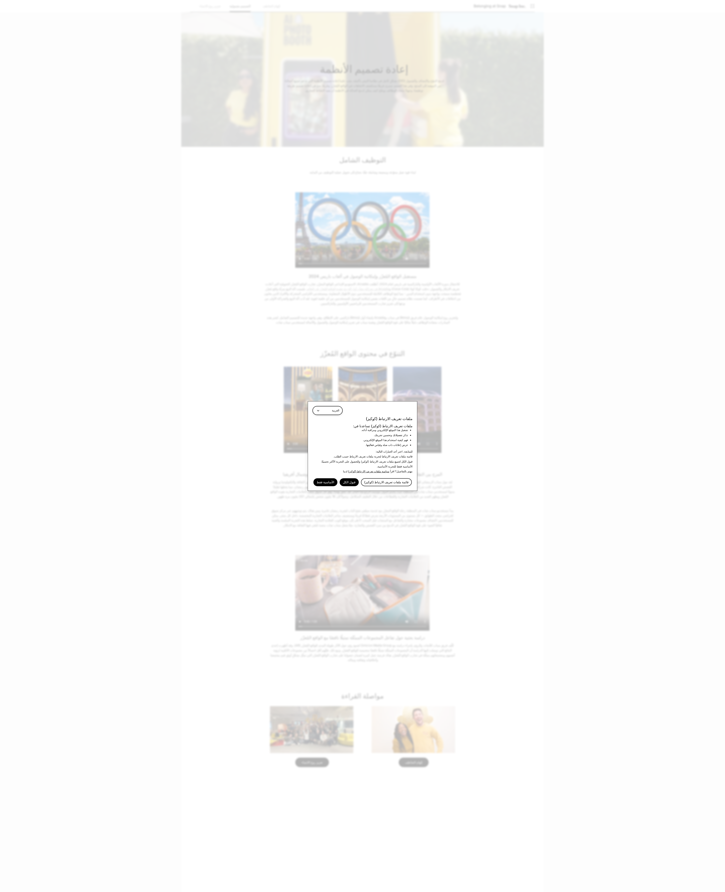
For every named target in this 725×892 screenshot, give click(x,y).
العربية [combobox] (335, 410)
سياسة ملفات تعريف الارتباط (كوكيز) (368, 471)
